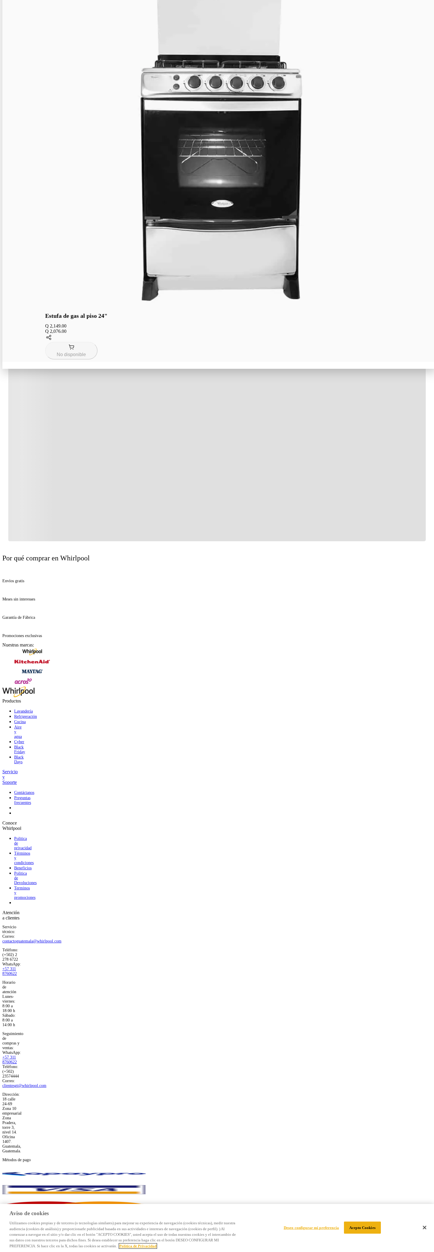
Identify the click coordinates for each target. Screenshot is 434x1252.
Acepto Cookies (362, 1227)
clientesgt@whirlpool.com (24, 1085)
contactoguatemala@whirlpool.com (31, 941)
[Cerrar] (424, 1227)
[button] (219, 338)
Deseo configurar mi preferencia (311, 1227)
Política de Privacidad (137, 1246)
